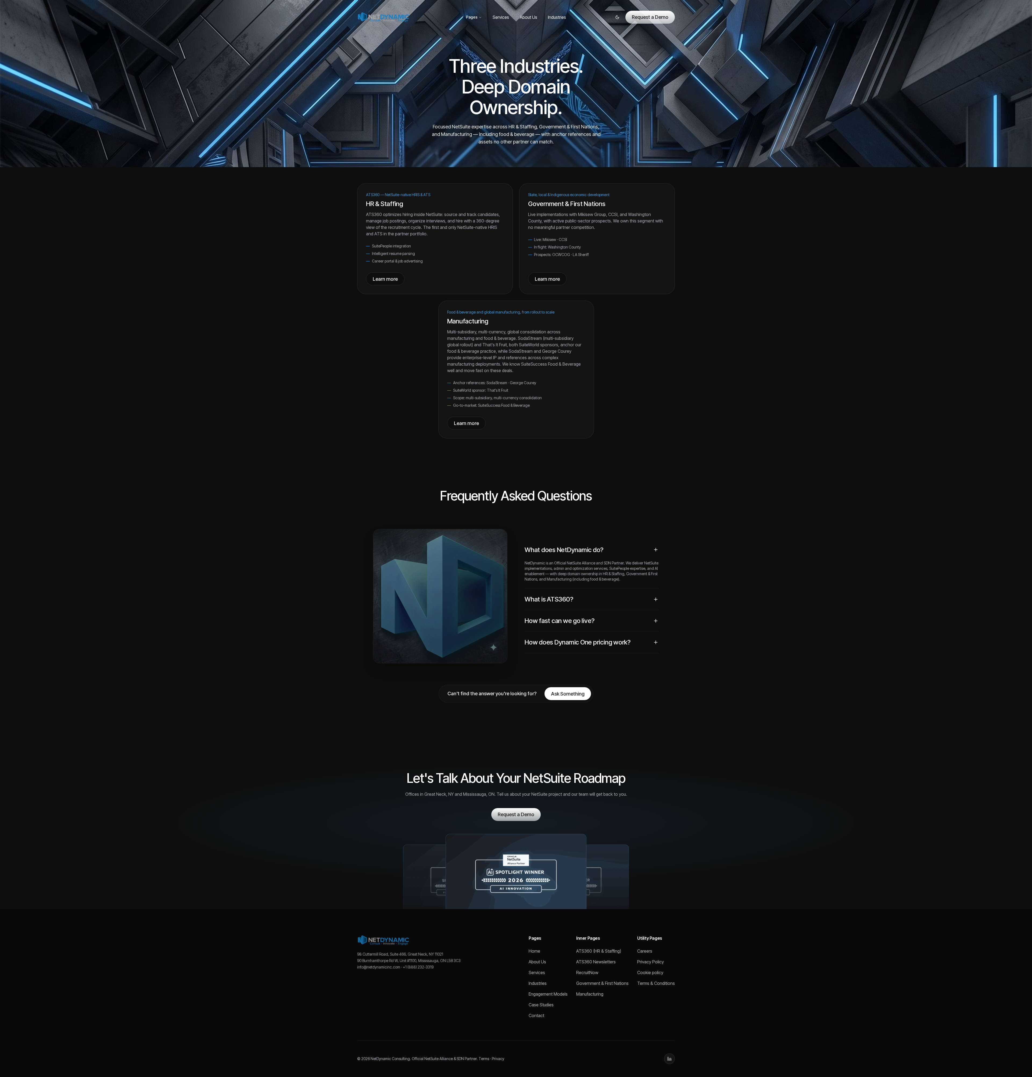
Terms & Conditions (656, 983)
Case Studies (541, 1004)
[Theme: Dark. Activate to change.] (617, 17)
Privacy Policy (650, 961)
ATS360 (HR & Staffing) (598, 951)
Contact (536, 1015)
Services (501, 17)
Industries (557, 17)
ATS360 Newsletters (596, 961)
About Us (528, 17)
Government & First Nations (602, 983)
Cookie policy (650, 972)
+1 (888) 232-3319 (418, 967)
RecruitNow (587, 972)
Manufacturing (589, 994)
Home (534, 951)
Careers (644, 951)
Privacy (498, 1058)
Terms (484, 1058)
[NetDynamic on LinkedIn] (669, 1058)
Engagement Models (548, 994)
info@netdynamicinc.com (378, 967)
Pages (472, 17)
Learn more (385, 279)
